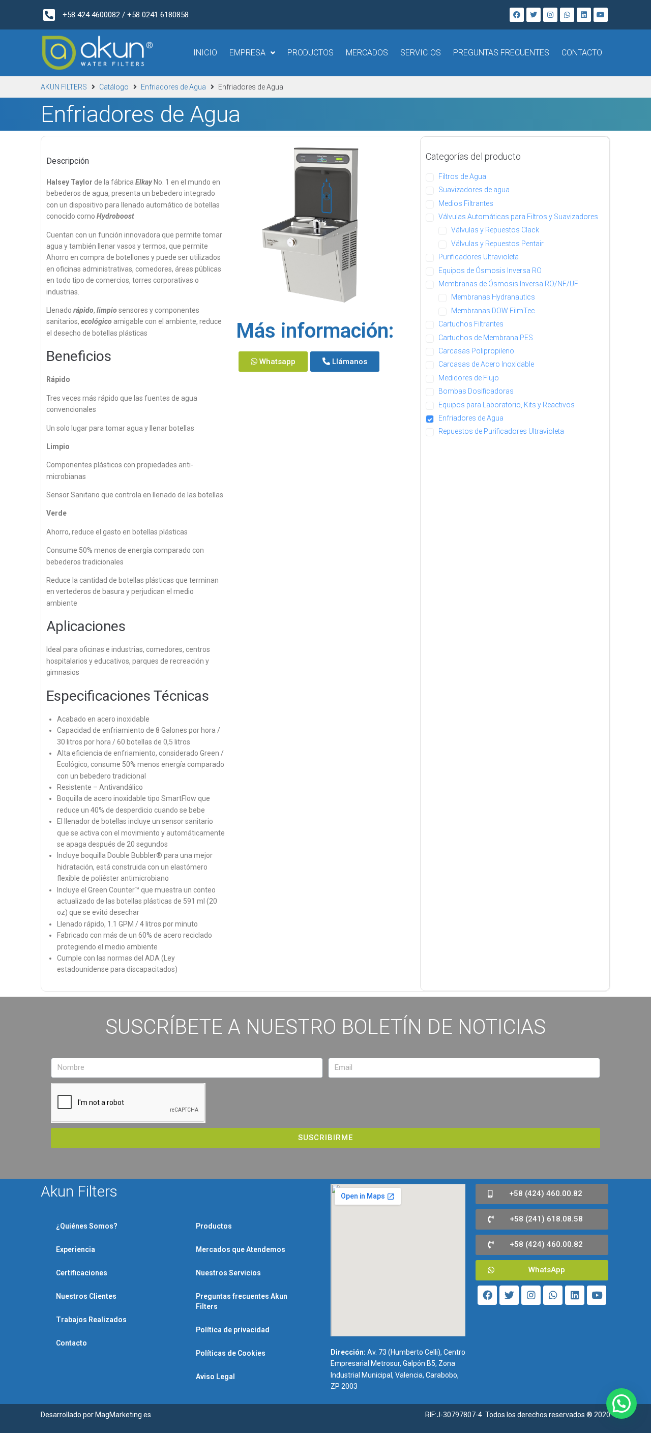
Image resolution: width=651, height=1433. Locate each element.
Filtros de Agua (462, 176)
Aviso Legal (215, 1376)
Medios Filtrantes (465, 203)
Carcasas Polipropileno (476, 351)
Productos (214, 1226)
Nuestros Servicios (228, 1273)
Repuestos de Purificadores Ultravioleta (501, 431)
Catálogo (114, 87)
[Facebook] (517, 15)
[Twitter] (533, 15)
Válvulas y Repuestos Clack (495, 230)
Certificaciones (81, 1273)
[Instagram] (550, 15)
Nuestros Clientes (86, 1296)
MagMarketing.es (123, 1415)
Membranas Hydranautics (493, 297)
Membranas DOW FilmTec (493, 311)
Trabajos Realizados (91, 1320)
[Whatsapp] (567, 15)
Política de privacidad (233, 1330)
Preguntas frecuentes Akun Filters (241, 1301)
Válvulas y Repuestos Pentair (497, 244)
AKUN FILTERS (64, 87)
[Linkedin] (584, 15)
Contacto (71, 1343)
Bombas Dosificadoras (476, 391)
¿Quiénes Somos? (86, 1226)
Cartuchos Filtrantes (471, 324)
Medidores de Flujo (468, 378)
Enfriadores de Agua (173, 87)
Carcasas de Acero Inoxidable (486, 364)
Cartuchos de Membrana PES (485, 338)
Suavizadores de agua (474, 190)
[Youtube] (601, 15)
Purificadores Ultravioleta (478, 257)
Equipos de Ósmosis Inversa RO (490, 270)
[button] (273, 361)
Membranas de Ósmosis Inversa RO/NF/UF (508, 284)
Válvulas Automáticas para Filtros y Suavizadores (518, 217)
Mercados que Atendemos (240, 1249)
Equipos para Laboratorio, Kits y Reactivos (506, 405)
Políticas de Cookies (230, 1353)
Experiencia (75, 1249)
